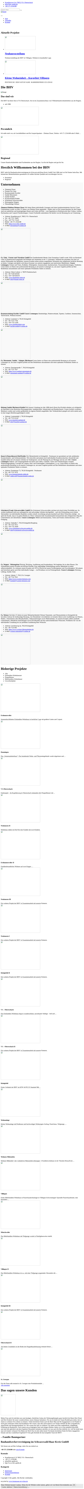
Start (6, 18)
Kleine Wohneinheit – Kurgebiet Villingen (27, 78)
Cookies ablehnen (7, 1487)
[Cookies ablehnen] (28, 1487)
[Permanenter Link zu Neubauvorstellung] (20, 49)
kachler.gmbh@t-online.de (18, 326)
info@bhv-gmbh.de (11, 4)
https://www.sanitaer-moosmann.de (20, 371)
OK (74, 1485)
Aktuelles (8, 20)
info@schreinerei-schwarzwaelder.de (22, 530)
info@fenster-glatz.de (17, 279)
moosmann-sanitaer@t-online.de (20, 373)
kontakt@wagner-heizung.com (20, 581)
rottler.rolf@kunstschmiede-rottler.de (22, 476)
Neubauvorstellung (15, 53)
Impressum (8, 1471)
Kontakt (7, 22)
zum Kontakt (20, 1449)
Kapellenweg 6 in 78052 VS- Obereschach (19, 2)
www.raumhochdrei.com (17, 324)
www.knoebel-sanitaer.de (17, 420)
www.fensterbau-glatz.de (17, 277)
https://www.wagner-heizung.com (20, 579)
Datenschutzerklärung (12, 1472)
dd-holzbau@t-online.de (18, 225)
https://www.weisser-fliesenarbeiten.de (21, 629)
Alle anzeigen (5, 1385)
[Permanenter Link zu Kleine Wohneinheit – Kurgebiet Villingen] (20, 73)
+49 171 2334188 (10, 6)
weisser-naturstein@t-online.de (20, 631)
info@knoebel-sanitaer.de (18, 422)
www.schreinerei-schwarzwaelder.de (20, 528)
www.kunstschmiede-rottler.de (18, 474)
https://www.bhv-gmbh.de (17, 224)
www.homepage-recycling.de (18, 1481)
